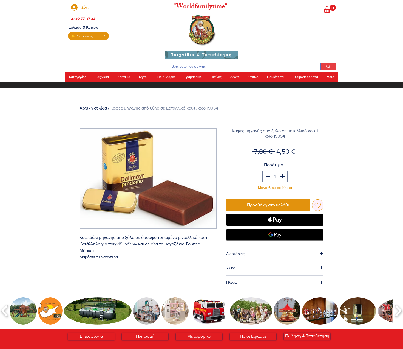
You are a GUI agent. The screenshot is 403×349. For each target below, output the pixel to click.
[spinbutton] (275, 176)
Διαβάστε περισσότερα (99, 257)
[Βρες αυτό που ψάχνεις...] (328, 66)
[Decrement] (267, 176)
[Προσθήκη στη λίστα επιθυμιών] (317, 205)
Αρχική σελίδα (93, 108)
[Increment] (283, 176)
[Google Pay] (274, 235)
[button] (329, 9)
